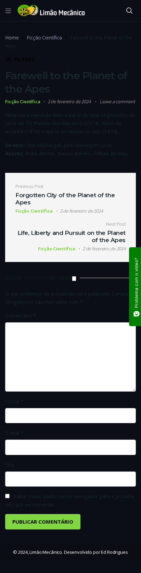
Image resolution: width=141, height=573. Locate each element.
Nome (14, 401)
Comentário (20, 315)
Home (11, 37)
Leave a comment (117, 101)
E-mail (14, 432)
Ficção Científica (44, 37)
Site (9, 464)
